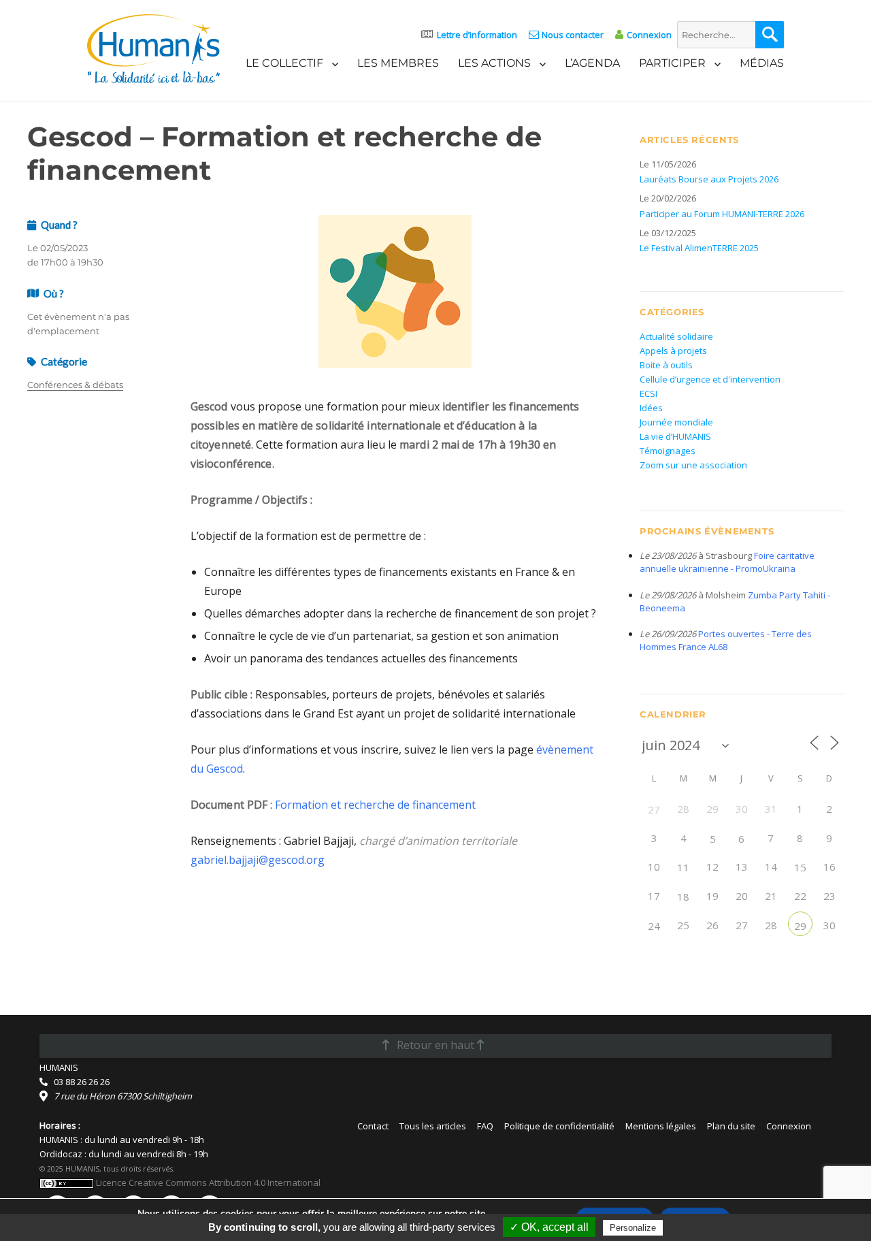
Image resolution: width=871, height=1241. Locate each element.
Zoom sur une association (693, 465)
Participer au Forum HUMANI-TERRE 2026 (722, 214)
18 (683, 896)
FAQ (485, 1126)
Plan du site (731, 1126)
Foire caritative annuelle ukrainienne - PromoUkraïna (727, 562)
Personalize (633, 1228)
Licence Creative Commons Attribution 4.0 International (207, 1182)
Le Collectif (284, 63)
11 (683, 867)
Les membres (398, 63)
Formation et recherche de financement (375, 804)
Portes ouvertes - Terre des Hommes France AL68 (726, 640)
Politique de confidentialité (559, 1126)
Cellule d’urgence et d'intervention (710, 379)
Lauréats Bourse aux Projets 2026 (709, 179)
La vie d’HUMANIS (675, 436)
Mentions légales (660, 1126)
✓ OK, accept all (549, 1227)
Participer (672, 63)
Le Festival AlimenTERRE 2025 (699, 248)
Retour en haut (435, 1044)
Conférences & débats (75, 384)
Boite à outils (666, 365)
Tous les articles (432, 1126)
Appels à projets (673, 350)
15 (800, 867)
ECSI (648, 393)
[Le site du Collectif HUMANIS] (153, 47)
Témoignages (667, 451)
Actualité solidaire (676, 336)
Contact (373, 1126)
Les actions (494, 63)
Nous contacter (573, 35)
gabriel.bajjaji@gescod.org (258, 859)
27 (654, 809)
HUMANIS (58, 1067)
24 (654, 926)
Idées (651, 408)
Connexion (649, 35)
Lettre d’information (477, 35)
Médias (762, 63)
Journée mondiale (676, 422)
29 (800, 926)
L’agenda (592, 63)
